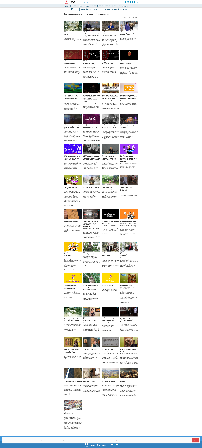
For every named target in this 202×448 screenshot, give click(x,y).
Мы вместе (73, 5)
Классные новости (87, 6)
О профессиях (116, 5)
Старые (124, 17)
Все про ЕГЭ (114, 9)
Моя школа (89, 9)
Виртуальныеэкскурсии (67, 9)
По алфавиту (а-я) (132, 17)
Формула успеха (80, 6)
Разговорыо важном (66, 6)
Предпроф (100, 5)
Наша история (100, 9)
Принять (195, 440)
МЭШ (95, 9)
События (94, 5)
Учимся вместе (123, 9)
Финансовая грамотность (75, 9)
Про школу (82, 9)
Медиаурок (107, 9)
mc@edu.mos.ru (95, 445)
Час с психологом (125, 6)
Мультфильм (108, 5)
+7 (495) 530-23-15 (103, 445)
